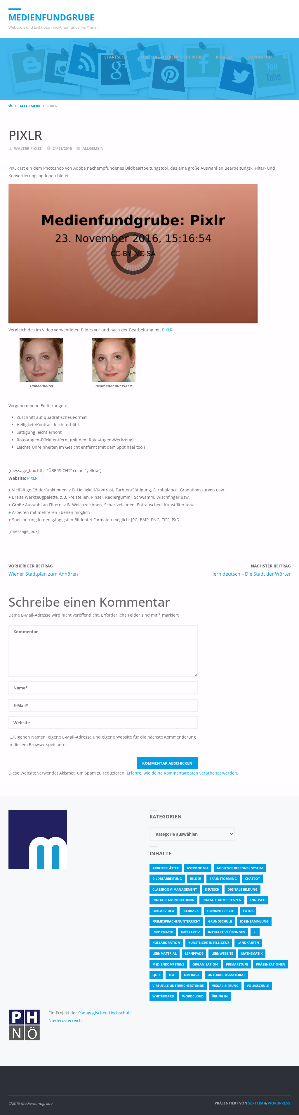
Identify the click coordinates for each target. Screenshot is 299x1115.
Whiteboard (163, 996)
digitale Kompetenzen (221, 900)
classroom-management (174, 889)
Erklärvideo (163, 910)
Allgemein (30, 106)
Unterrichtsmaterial (226, 975)
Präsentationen (270, 964)
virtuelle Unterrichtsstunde (178, 985)
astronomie (197, 868)
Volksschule (258, 985)
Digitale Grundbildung (173, 900)
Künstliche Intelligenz (208, 942)
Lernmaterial (164, 953)
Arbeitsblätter (165, 868)
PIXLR (13, 168)
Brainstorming (223, 878)
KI (255, 932)
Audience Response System (240, 868)
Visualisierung (225, 985)
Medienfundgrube (51, 17)
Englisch (257, 900)
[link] (285, 57)
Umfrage (191, 975)
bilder (195, 878)
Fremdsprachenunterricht (176, 921)
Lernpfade (194, 953)
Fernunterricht (221, 910)
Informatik (162, 932)
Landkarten (248, 942)
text (172, 975)
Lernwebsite (222, 953)
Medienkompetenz (168, 964)
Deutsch (212, 889)
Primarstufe (237, 964)
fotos (248, 910)
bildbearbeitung (167, 878)
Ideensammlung (254, 921)
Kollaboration (166, 942)
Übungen (220, 996)
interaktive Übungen (226, 932)
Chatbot (252, 878)
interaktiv (190, 932)
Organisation (205, 964)
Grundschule (220, 921)
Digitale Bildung (242, 889)
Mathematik (252, 953)
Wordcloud (193, 996)
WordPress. (279, 1103)
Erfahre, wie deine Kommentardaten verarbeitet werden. (182, 773)
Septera (255, 1103)
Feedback (190, 910)
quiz (156, 975)
